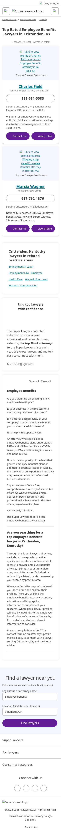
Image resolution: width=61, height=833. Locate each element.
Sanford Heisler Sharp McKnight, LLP (29, 90)
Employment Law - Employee (26, 273)
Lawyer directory (9, 19)
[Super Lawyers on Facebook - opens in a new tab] (17, 788)
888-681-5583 (32, 98)
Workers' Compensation (23, 285)
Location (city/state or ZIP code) (21, 706)
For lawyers (10, 752)
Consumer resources (17, 764)
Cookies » (30, 820)
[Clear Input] (54, 697)
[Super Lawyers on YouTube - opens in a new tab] (35, 788)
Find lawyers (30, 723)
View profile (45, 136)
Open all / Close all (40, 381)
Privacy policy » (44, 816)
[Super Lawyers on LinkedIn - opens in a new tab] (44, 788)
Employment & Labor (21, 266)
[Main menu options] (6, 11)
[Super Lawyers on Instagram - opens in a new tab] (26, 788)
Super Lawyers (12, 740)
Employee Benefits (28, 19)
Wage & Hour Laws (36, 279)
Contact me (19, 136)
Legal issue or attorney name (19, 691)
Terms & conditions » (21, 816)
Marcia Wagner (30, 186)
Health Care (16, 279)
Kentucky (43, 19)
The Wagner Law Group (29, 190)
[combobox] (29, 696)
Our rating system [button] (20, 364)
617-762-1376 (32, 198)
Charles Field (30, 86)
